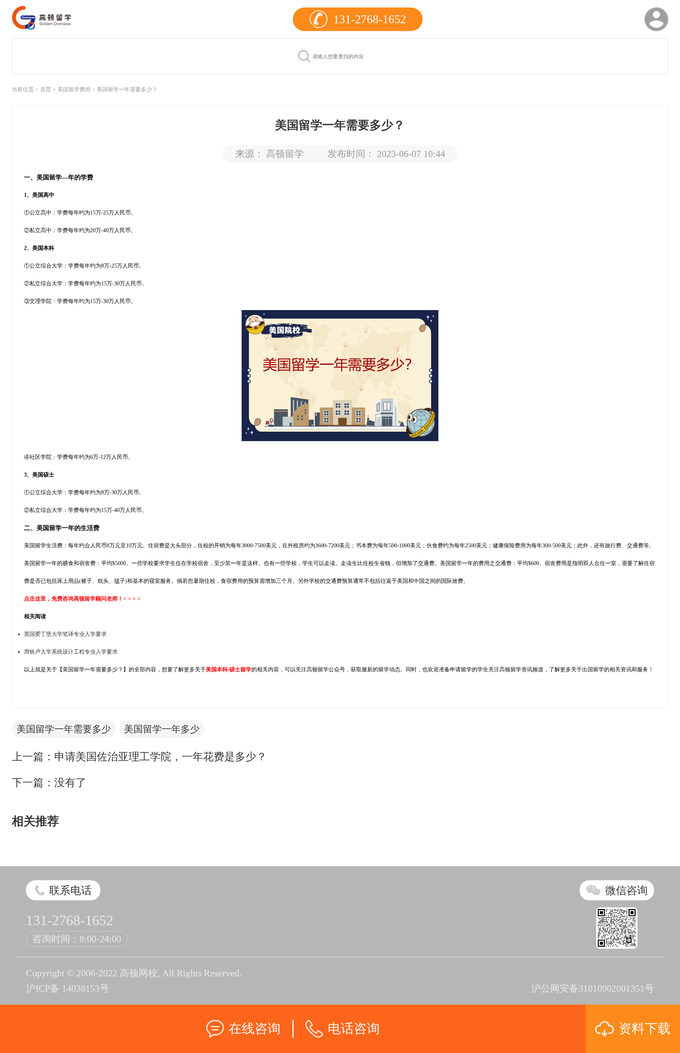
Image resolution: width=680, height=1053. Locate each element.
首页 (45, 89)
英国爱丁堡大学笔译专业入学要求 (65, 634)
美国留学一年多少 (162, 729)
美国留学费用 (74, 89)
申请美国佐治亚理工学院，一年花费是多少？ (160, 757)
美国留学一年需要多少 (64, 729)
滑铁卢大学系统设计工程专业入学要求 (71, 652)
